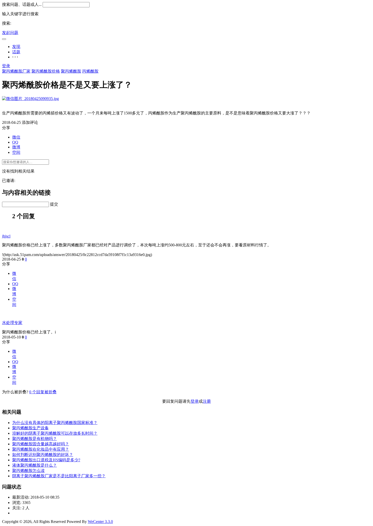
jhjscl (6, 236)
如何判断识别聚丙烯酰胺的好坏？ (42, 454)
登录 (6, 66)
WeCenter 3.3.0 (100, 521)
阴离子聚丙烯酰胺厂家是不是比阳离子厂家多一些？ (59, 476)
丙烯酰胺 (90, 71)
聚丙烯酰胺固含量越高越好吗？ (40, 444)
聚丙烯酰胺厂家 (16, 71)
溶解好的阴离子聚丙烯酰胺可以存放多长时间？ (54, 433)
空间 (16, 152)
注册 (207, 401)
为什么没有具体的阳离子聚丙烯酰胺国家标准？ (54, 422)
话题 (16, 52)
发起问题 (10, 32)
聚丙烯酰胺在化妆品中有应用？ (40, 449)
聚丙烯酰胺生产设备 (30, 428)
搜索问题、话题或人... (22, 4)
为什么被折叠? (15, 392)
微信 (16, 137)
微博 (16, 147)
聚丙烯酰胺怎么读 (28, 470)
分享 (6, 264)
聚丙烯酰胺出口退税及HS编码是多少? (46, 460)
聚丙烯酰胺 (71, 71)
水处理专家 (12, 322)
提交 (54, 204)
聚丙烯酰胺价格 (45, 71)
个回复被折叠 (43, 392)
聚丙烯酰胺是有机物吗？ (34, 438)
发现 (16, 46)
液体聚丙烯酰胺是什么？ (34, 465)
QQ (15, 142)
